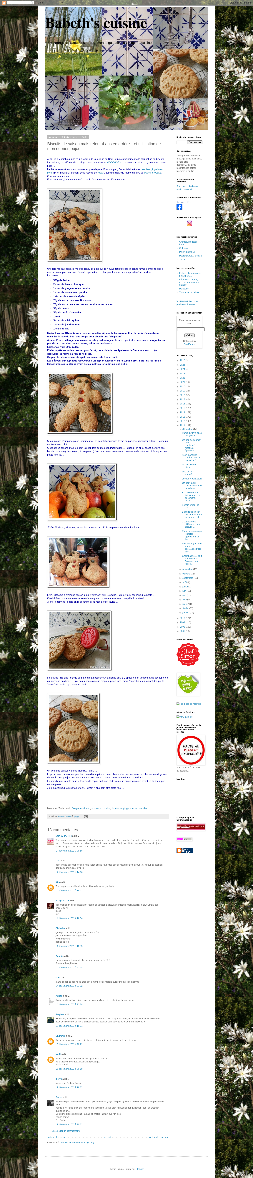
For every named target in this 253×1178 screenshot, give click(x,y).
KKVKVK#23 (114, 162)
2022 (183, 377)
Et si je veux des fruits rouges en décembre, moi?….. (191, 496)
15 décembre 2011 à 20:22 (69, 1044)
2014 (183, 412)
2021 (183, 382)
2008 (183, 627)
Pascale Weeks (152, 172)
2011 (183, 425)
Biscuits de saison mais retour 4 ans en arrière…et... (192, 515)
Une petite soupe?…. (188, 473)
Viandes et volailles (189, 292)
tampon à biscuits (100, 808)
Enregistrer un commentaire (66, 1131)
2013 (183, 417)
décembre (187, 429)
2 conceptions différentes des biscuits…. (191, 524)
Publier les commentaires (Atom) (77, 1142)
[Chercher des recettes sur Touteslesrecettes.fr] (189, 704)
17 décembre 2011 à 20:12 (69, 1124)
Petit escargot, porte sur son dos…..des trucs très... (192, 547)
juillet (185, 586)
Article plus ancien (158, 1137)
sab (57, 977)
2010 (183, 618)
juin (184, 591)
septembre (188, 578)
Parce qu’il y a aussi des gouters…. (192, 434)
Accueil (107, 1137)
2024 (183, 369)
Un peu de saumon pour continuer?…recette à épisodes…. (191, 445)
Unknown (60, 1036)
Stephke (60, 1014)
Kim (58, 882)
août (184, 582)
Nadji (58, 1054)
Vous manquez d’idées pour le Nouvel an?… (191, 458)
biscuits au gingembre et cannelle (129, 808)
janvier (186, 612)
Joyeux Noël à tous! (192, 478)
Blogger (140, 1169)
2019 (183, 390)
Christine (60, 928)
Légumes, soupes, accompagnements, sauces (189, 282)
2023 (183, 373)
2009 (183, 622)
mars (185, 604)
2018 (183, 395)
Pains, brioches (187, 252)
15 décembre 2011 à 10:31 (69, 1026)
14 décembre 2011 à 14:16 (69, 872)
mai (184, 595)
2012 (183, 421)
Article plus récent (57, 1137)
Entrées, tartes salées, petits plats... (190, 274)
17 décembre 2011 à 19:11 (69, 1087)
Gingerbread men (81, 808)
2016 (183, 403)
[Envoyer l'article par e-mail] (85, 816)
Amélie (59, 956)
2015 (183, 408)
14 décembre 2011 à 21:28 (69, 1004)
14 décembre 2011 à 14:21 (69, 890)
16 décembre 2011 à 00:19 (69, 1069)
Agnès (59, 996)
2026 (183, 360)
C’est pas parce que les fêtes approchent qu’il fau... (192, 535)
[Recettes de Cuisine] (188, 665)
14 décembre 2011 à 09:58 (69, 850)
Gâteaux (183, 248)
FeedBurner (190, 344)
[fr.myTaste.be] (185, 717)
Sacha (59, 1097)
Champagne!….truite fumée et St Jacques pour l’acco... (192, 560)
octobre (186, 573)
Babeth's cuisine (96, 22)
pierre (59, 1079)
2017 (183, 399)
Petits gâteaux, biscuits (190, 255)
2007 (183, 631)
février (185, 608)
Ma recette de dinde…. (189, 466)
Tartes (182, 259)
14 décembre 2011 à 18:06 (69, 918)
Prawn (100, 172)
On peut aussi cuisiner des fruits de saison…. (192, 486)
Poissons (184, 288)
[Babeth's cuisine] (179, 209)
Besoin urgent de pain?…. (190, 506)
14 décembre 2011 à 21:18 (69, 967)
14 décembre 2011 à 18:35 (69, 946)
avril (184, 599)
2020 (183, 386)
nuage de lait (62, 900)
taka (58, 860)
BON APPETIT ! (64, 836)
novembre (187, 569)
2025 (183, 365)
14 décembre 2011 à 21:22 (69, 986)
